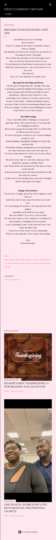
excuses (46, 260)
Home (8, 14)
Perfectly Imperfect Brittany (23, 9)
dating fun (30, 260)
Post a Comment (11, 280)
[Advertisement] (28, 305)
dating (12, 260)
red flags (7, 267)
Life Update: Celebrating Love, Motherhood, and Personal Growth (25, 508)
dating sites (39, 260)
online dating (45, 263)
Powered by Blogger (30, 532)
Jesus (10, 263)
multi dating (25, 263)
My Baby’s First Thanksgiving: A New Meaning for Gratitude (26, 385)
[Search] (50, 4)
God (5, 263)
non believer (35, 263)
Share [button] (6, 256)
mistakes (16, 263)
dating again (20, 260)
